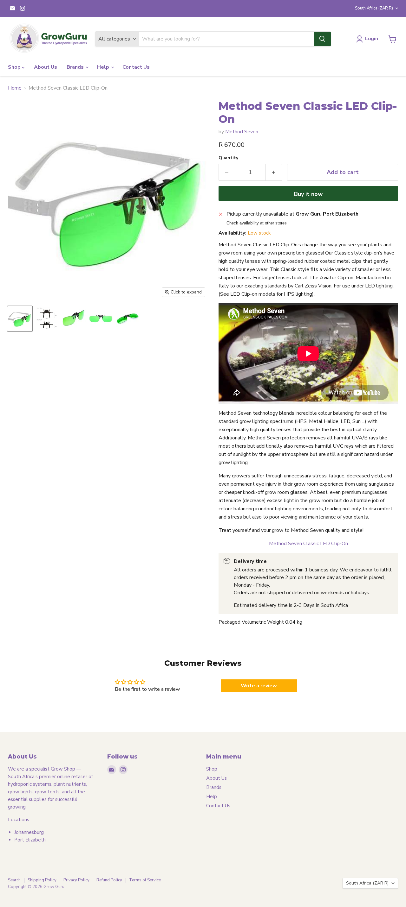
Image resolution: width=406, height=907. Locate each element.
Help (103, 67)
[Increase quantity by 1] (274, 172)
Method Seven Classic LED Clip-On (308, 543)
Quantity (228, 158)
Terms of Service (145, 880)
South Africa (374, 8)
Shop (15, 67)
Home (15, 88)
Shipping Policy (42, 880)
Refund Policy (109, 880)
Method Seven (241, 131)
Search (14, 880)
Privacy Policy (76, 880)
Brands (76, 67)
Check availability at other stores (256, 223)
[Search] (322, 39)
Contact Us (136, 67)
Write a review (259, 685)
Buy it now (308, 194)
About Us (45, 67)
